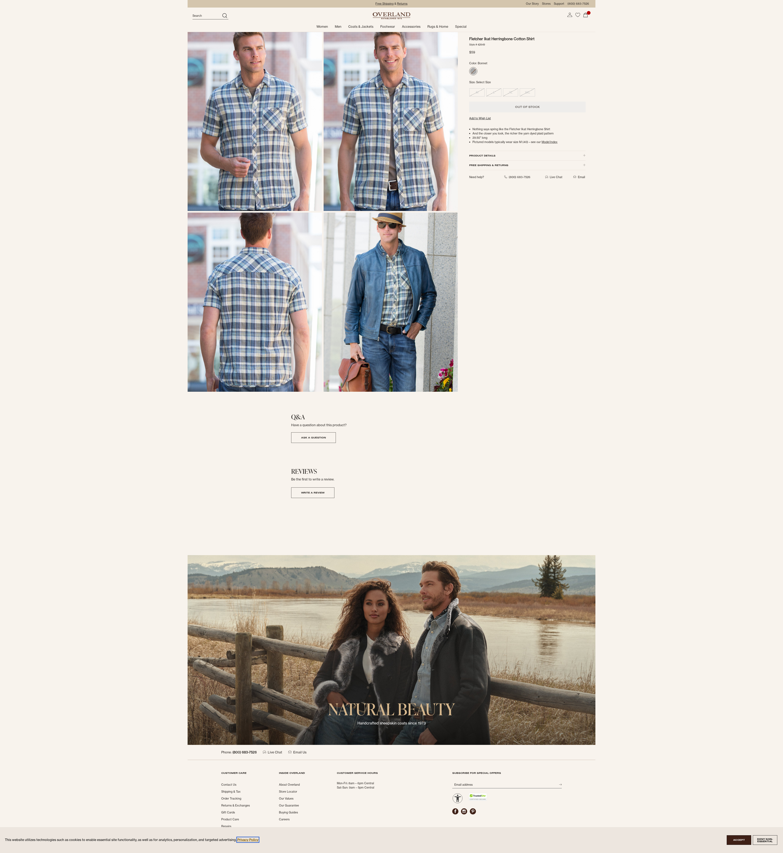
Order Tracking (231, 798)
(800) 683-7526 (578, 4)
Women (322, 26)
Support (559, 4)
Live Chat (275, 752)
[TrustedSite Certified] (478, 797)
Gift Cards (228, 812)
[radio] (473, 71)
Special (461, 26)
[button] (570, 15)
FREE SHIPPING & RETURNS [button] (488, 165)
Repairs (226, 826)
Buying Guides (288, 812)
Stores (546, 4)
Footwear (387, 26)
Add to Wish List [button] (480, 118)
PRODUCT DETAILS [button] (482, 155)
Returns (402, 4)
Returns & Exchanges (235, 805)
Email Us (299, 752)
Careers (284, 819)
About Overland (289, 784)
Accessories (411, 26)
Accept (739, 840)
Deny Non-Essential (765, 840)
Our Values (286, 798)
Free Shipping (384, 4)
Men (338, 26)
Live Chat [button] (556, 177)
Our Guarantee (289, 805)
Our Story (532, 4)
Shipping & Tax (231, 791)
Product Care (230, 819)
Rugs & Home (437, 26)
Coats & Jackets (360, 26)
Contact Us (228, 784)
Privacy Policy (247, 840)
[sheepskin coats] (391, 650)
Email (581, 177)
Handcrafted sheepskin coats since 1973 (391, 723)
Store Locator (288, 791)
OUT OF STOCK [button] (527, 107)
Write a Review (312, 492)
